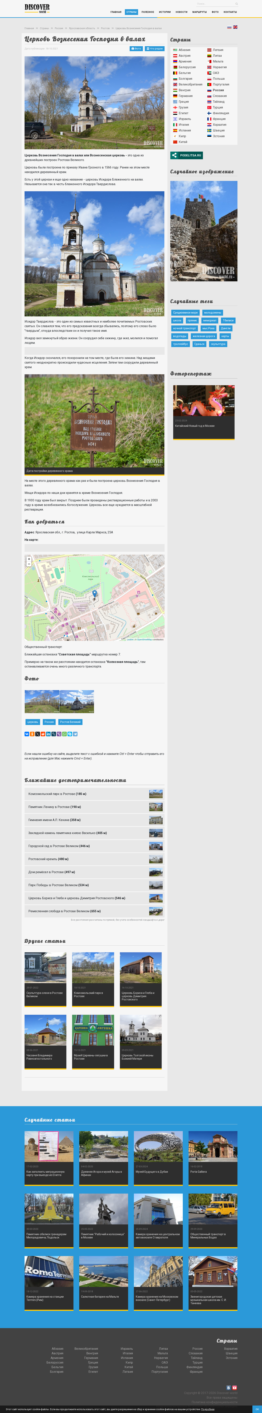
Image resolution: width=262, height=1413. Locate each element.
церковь (32, 721)
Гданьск (199, 344)
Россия (59, 28)
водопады (179, 336)
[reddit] (43, 734)
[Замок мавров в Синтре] (203, 230)
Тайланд (219, 101)
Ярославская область (82, 28)
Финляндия (221, 113)
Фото (215, 12)
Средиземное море (185, 312)
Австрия (184, 55)
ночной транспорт (184, 328)
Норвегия (220, 67)
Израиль (185, 119)
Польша (219, 78)
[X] (37, 734)
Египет (183, 113)
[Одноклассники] (32, 734)
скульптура (218, 344)
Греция (184, 101)
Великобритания (190, 84)
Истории (165, 12)
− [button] (29, 564)
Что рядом (156, 48)
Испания (185, 130)
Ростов (105, 28)
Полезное (148, 12)
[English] (235, 28)
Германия (186, 96)
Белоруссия (187, 67)
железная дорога (204, 336)
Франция (219, 119)
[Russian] (229, 28)
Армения (185, 61)
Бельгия (185, 73)
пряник (192, 320)
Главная (115, 12)
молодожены (212, 312)
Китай (183, 142)
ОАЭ (216, 73)
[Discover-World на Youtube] (234, 1388)
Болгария (185, 78)
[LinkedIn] (48, 734)
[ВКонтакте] (27, 734)
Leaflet (130, 639)
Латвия (218, 50)
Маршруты (199, 12)
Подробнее (207, 1409)
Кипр (182, 136)
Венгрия (184, 90)
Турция (218, 107)
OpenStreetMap (144, 639)
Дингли (226, 328)
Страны (131, 12)
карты (225, 336)
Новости (181, 12)
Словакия (220, 96)
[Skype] (70, 734)
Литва (217, 55)
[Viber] (59, 734)
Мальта (218, 61)
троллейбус (180, 344)
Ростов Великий (70, 721)
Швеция (219, 130)
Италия (184, 124)
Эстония (219, 136)
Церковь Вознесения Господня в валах (139, 28)
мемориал (209, 320)
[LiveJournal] (53, 734)
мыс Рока (208, 328)
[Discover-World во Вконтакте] (228, 1388)
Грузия (183, 107)
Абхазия (184, 50)
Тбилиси (228, 320)
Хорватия (219, 124)
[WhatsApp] (64, 734)
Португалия (221, 84)
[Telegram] (75, 734)
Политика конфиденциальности (214, 1402)
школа (177, 320)
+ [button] (29, 559)
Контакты (230, 12)
